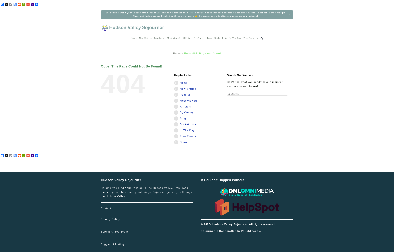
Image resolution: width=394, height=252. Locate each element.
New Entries (188, 89)
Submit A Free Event (114, 231)
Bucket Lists (188, 124)
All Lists (185, 106)
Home (177, 53)
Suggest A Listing (112, 244)
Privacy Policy (110, 219)
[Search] (262, 38)
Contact (106, 208)
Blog (183, 118)
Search (184, 142)
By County (187, 112)
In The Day (187, 130)
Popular (185, 94)
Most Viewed (188, 100)
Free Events (188, 136)
